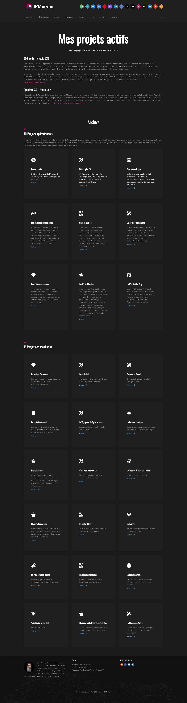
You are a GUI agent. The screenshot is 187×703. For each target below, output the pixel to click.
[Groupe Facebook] (99, 6)
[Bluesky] (150, 6)
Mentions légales (82, 692)
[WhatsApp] (82, 6)
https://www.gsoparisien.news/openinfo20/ (69, 103)
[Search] (159, 17)
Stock (113, 17)
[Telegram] (87, 6)
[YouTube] (104, 6)
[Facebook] (121, 6)
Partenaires (69, 17)
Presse (81, 17)
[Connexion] (162, 17)
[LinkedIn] (116, 6)
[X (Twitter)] (133, 6)
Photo (91, 17)
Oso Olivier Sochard (51, 676)
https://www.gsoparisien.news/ (35, 82)
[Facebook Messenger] (93, 6)
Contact (102, 17)
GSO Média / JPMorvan (102, 692)
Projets (56, 17)
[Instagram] (139, 6)
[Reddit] (156, 6)
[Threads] (144, 6)
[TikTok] (127, 6)
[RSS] (161, 6)
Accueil (29, 17)
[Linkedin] (129, 664)
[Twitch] (110, 6)
